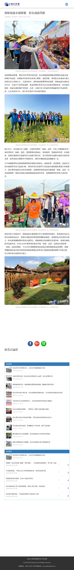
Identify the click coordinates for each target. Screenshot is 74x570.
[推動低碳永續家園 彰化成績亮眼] (30, 343)
